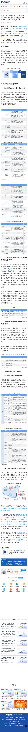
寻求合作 (20, 577)
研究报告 (21, 6)
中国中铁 (23, 26)
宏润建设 (16, 31)
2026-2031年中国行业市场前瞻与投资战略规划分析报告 (17, 552)
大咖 (6, 6)
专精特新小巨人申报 (11, 524)
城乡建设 (10, 269)
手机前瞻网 (6, 2)
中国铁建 (12, 29)
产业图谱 (13, 519)
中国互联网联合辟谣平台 (10, 723)
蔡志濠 (8, 571)
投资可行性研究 (9, 517)
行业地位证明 (13, 522)
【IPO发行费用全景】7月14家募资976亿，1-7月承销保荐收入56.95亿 (8, 659)
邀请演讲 (24, 569)
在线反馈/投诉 (20, 723)
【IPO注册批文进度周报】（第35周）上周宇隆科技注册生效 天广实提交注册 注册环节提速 (8, 625)
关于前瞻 (6, 717)
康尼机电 (23, 33)
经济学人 (10, 6)
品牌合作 (22, 717)
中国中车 (5, 33)
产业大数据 (20, 519)
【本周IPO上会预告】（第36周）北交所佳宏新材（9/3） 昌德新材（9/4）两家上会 (8, 642)
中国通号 (12, 36)
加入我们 (11, 717)
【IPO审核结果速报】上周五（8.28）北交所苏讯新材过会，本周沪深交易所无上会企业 (8, 650)
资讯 (2, 6)
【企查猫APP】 (19, 540)
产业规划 (18, 517)
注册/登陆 (25, 3)
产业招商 (6, 519)
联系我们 (17, 717)
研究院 (16, 6)
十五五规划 (22, 524)
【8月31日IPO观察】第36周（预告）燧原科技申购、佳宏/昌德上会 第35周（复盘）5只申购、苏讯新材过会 (8, 633)
